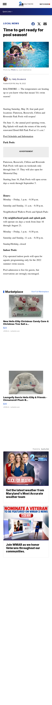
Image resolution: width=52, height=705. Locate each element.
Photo (13, 70)
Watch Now (44, 4)
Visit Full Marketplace (40, 292)
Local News (11, 23)
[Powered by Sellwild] (45, 449)
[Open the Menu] (4, 4)
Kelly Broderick (19, 79)
